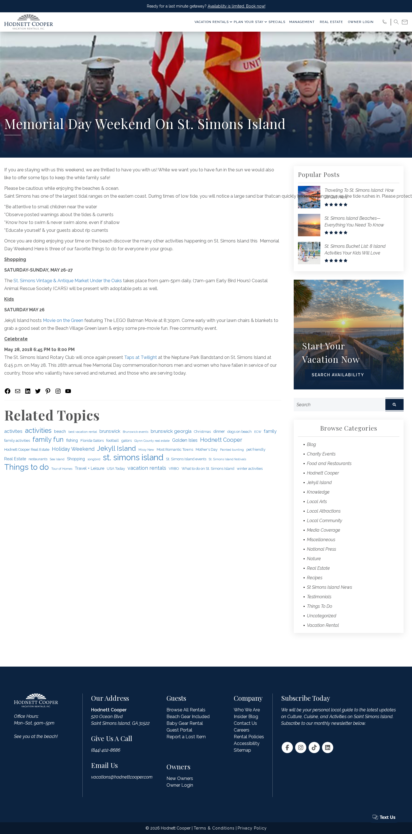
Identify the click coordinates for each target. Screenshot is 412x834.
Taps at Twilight (140, 357)
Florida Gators (92, 440)
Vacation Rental (323, 625)
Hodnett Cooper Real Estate (26, 449)
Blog (311, 444)
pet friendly (255, 449)
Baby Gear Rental (184, 723)
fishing (72, 440)
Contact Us (245, 723)
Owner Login (361, 22)
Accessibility (247, 743)
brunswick (109, 431)
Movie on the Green (63, 320)
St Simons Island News (329, 587)
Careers (241, 730)
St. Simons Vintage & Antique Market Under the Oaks (67, 280)
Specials (277, 22)
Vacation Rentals (212, 22)
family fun (48, 439)
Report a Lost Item (186, 736)
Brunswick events (135, 431)
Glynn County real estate (152, 440)
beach (60, 431)
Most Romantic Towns (175, 449)
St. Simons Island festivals (227, 459)
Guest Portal (179, 730)
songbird (93, 459)
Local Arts (317, 501)
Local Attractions (324, 511)
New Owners (179, 778)
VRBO (174, 468)
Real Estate (331, 22)
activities (38, 430)
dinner (219, 431)
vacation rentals (147, 468)
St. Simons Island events (186, 459)
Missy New (146, 449)
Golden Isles (185, 440)
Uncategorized (321, 615)
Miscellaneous (321, 539)
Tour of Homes (61, 468)
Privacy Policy (252, 828)
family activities (17, 440)
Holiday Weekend (73, 449)
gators (126, 440)
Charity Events (321, 454)
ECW (257, 431)
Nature (314, 558)
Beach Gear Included (188, 716)
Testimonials (319, 596)
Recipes (314, 577)
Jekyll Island (116, 448)
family (270, 431)
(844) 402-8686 (105, 750)
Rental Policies (249, 736)
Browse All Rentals (185, 709)
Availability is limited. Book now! (236, 6)
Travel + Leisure (89, 468)
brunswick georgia (171, 431)
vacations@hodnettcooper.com (121, 777)
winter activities (250, 468)
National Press (321, 549)
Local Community (324, 520)
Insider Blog (246, 716)
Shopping (76, 458)
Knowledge (318, 492)
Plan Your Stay (248, 22)
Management (302, 22)
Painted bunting (232, 449)
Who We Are (247, 709)
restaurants (38, 459)
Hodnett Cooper (221, 440)
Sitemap (242, 750)
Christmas (202, 431)
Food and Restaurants (329, 463)
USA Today (116, 468)
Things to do (26, 467)
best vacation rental (82, 431)
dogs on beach (239, 431)
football (112, 440)
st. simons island (133, 457)
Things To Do (319, 606)
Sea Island (57, 459)
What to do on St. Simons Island (208, 468)
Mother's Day (206, 449)
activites (13, 431)
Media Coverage (323, 530)
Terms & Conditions (214, 828)
